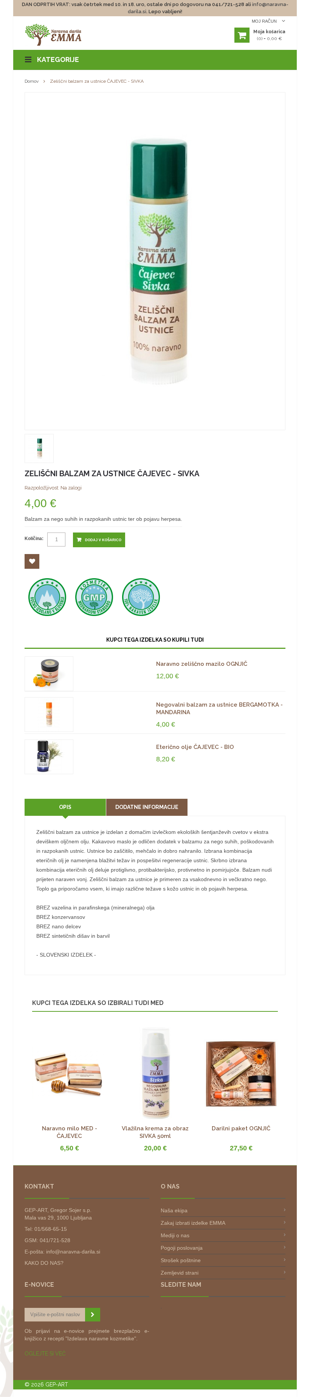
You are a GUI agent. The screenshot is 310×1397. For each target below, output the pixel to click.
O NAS (170, 1186)
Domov (32, 81)
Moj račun (265, 21)
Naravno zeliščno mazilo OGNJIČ (201, 664)
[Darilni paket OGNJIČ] (241, 1031)
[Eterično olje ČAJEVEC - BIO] (49, 756)
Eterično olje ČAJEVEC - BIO (195, 747)
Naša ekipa (174, 1210)
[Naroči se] (92, 1314)
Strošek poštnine (181, 1260)
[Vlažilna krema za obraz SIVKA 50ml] (155, 1031)
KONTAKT (39, 1186)
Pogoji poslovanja (182, 1248)
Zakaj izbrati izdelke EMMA (193, 1223)
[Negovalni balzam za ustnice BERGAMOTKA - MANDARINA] (49, 714)
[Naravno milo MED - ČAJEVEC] (69, 1031)
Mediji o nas (175, 1235)
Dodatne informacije (146, 807)
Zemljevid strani (179, 1273)
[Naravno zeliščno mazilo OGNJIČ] (49, 673)
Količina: (34, 538)
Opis (65, 807)
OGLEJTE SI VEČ (45, 1354)
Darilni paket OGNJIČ (241, 1128)
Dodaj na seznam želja (32, 561)
